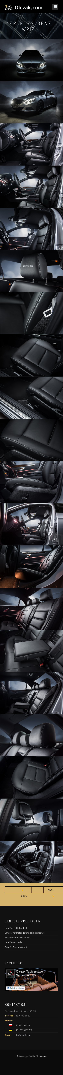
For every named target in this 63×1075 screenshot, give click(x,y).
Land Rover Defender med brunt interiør (24, 932)
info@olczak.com (23, 1034)
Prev (24, 889)
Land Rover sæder (14, 942)
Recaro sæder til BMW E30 (17, 937)
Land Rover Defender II (16, 927)
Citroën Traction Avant (16, 947)
